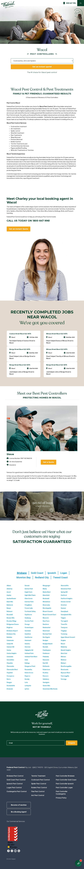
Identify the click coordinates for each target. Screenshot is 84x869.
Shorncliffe (64, 585)
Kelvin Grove (29, 673)
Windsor (63, 660)
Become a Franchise (19, 805)
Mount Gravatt (48, 611)
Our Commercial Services (16, 821)
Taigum (63, 618)
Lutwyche (28, 685)
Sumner (63, 608)
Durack (27, 585)
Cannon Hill (10, 647)
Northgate (46, 637)
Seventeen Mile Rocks (50, 689)
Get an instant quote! (42, 66)
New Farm (46, 621)
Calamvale (10, 640)
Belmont (9, 611)
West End (64, 653)
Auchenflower (11, 598)
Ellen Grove (28, 598)
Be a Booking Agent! (19, 812)
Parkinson (46, 653)
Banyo (9, 608)
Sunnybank (64, 611)
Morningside (47, 608)
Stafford (64, 595)
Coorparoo (10, 676)
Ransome (46, 660)
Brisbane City (11, 634)
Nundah (45, 647)
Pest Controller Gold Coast (66, 780)
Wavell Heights (66, 650)
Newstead (46, 631)
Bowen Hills (10, 618)
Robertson (46, 669)
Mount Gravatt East (49, 614)
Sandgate (46, 682)
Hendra (27, 644)
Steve (10, 454)
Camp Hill (10, 644)
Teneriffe (64, 624)
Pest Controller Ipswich (65, 784)
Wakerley (64, 647)
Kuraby (27, 679)
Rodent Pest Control (39, 788)
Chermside (10, 666)
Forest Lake (29, 608)
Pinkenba (46, 656)
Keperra (27, 676)
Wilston (63, 656)
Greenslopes (29, 627)
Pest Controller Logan (64, 788)
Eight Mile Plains (30, 595)
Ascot (9, 592)
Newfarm (46, 624)
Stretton (64, 605)
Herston (27, 647)
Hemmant (28, 640)
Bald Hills (10, 601)
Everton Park (29, 601)
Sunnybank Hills (66, 614)
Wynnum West (65, 673)
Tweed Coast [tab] (60, 577)
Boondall (10, 614)
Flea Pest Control (37, 791)
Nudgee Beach (47, 644)
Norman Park (47, 634)
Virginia (63, 640)
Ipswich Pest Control (15, 784)
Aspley (9, 595)
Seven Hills (46, 685)
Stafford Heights (66, 598)
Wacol (63, 644)
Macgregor (46, 585)
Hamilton (28, 634)
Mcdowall (46, 598)
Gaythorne (28, 614)
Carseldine (10, 660)
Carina (9, 650)
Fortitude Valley (30, 611)
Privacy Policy (61, 798)
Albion (9, 585)
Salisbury (46, 679)
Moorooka (46, 605)
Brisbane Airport (12, 631)
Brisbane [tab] (22, 573)
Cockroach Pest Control (40, 780)
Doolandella (11, 685)
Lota (26, 682)
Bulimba (9, 637)
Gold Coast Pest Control (16, 780)
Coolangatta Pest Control (17, 791)
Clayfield (10, 673)
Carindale (10, 656)
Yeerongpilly (65, 676)
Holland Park (29, 653)
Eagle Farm (28, 592)
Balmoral (10, 605)
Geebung (28, 618)
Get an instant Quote (18, 229)
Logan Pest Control (14, 788)
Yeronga (63, 679)
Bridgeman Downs (13, 624)
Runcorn (45, 676)
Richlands (46, 666)
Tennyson (64, 627)
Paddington (47, 650)
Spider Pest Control (38, 784)
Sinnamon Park (66, 589)
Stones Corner (66, 601)
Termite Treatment (38, 776)
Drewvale (10, 689)
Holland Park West (31, 656)
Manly (45, 589)
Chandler (10, 663)
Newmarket (46, 627)
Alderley (9, 589)
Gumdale (28, 631)
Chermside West (12, 669)
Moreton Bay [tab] (23, 577)
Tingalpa (64, 631)
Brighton (9, 627)
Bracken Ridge (11, 621)
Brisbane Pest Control (15, 776)
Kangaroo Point (30, 666)
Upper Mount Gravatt (68, 637)
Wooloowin (64, 669)
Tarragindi (64, 621)
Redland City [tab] (42, 577)
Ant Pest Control (37, 795)
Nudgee (45, 640)
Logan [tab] (63, 573)
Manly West (47, 592)
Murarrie (46, 618)
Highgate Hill (29, 650)
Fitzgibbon (28, 605)
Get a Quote (48, 462)
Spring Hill (64, 592)
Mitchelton (46, 601)
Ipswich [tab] (52, 573)
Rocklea (45, 673)
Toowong (64, 634)
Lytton (27, 689)
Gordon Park (29, 621)
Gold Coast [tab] (37, 573)
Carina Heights (11, 653)
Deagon (9, 682)
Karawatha (28, 669)
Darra (8, 679)
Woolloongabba (66, 666)
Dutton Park (29, 589)
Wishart (63, 663)
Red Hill (45, 663)
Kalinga (27, 663)
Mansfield (46, 595)
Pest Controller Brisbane (65, 776)
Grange (27, 624)
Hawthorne (28, 637)
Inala (26, 660)
